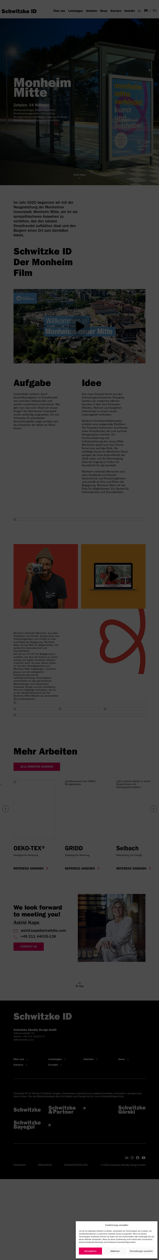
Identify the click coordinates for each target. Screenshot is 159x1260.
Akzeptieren (90, 1251)
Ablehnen (115, 1251)
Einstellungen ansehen (141, 1251)
